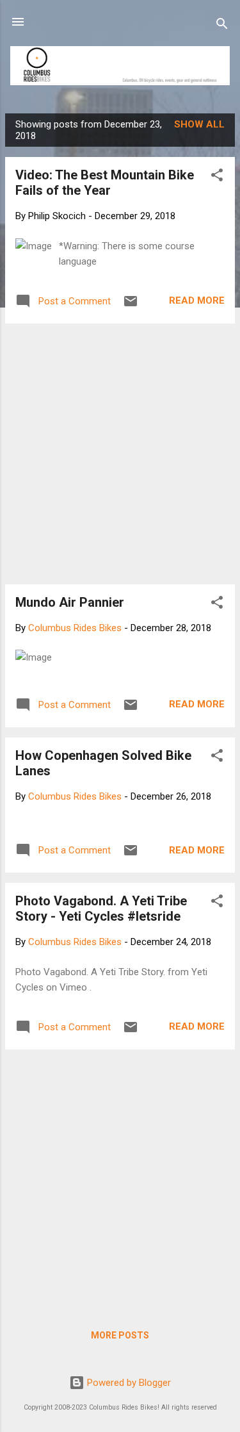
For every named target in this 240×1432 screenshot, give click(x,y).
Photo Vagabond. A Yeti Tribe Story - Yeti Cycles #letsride (101, 908)
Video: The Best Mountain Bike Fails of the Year (104, 182)
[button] (217, 177)
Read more (197, 300)
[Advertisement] (120, 454)
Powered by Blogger (127, 1382)
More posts (120, 1335)
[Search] (222, 25)
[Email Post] (130, 305)
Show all (199, 124)
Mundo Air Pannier (69, 602)
